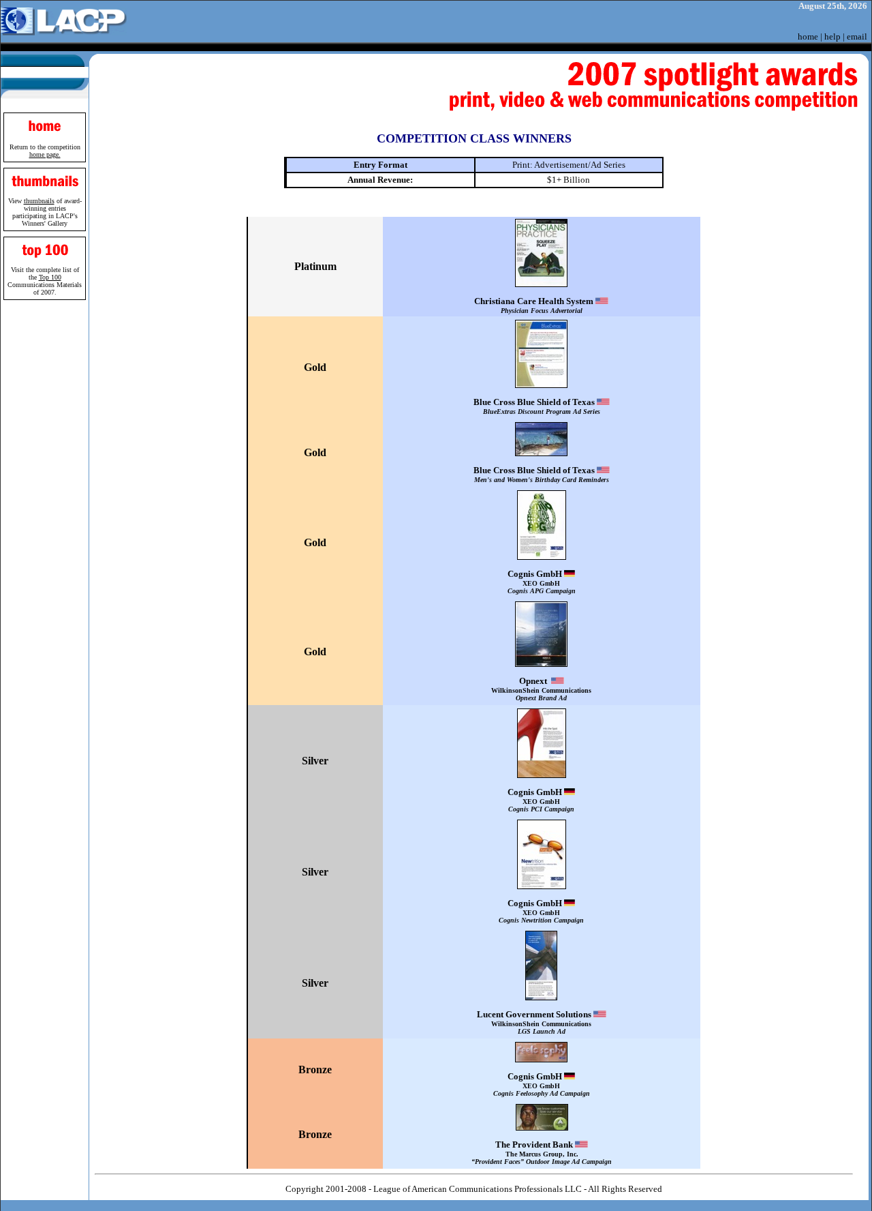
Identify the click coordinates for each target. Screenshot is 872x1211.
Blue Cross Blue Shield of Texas (536, 406)
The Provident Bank (541, 1152)
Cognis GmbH (542, 582)
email (857, 36)
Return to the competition (45, 150)
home (808, 36)
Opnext (541, 689)
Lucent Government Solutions (535, 1022)
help (832, 36)
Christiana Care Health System (534, 305)
